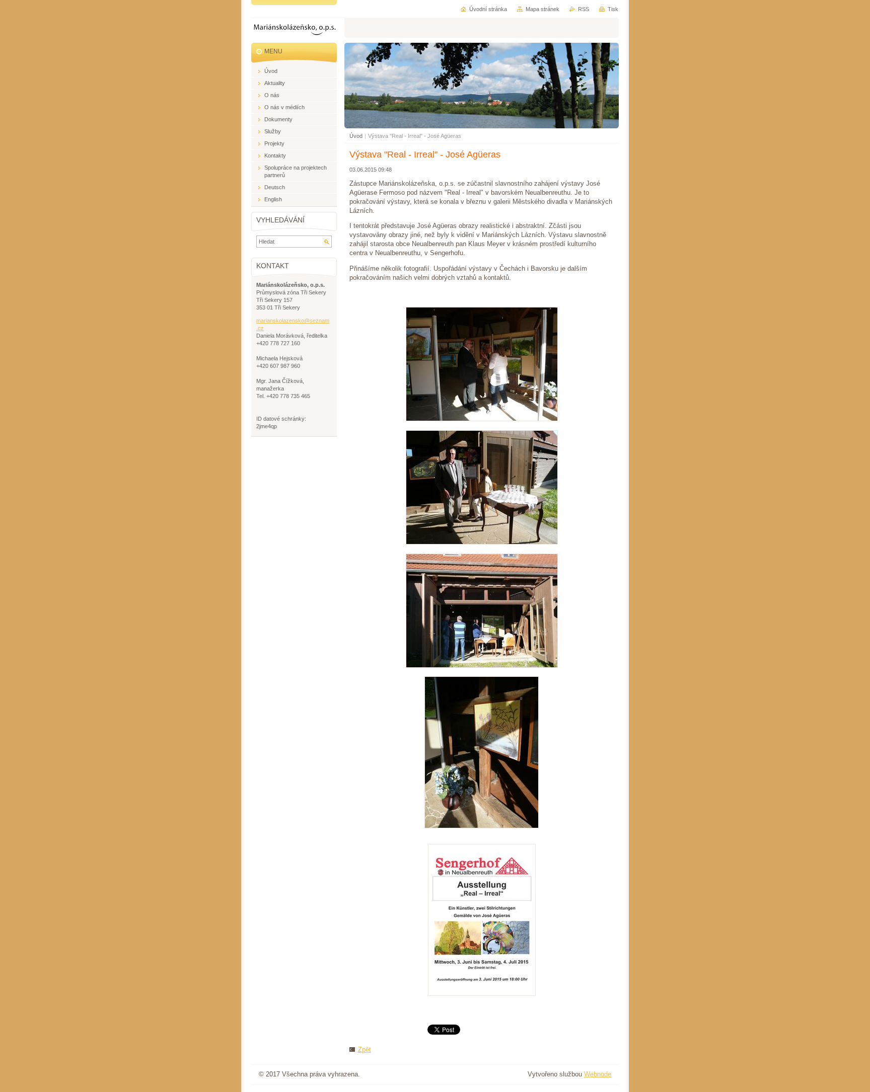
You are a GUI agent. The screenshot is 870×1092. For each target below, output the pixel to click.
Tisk (613, 9)
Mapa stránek (542, 9)
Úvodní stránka (488, 9)
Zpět (364, 1049)
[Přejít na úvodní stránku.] (294, 31)
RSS (583, 9)
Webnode (597, 1074)
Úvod (355, 136)
